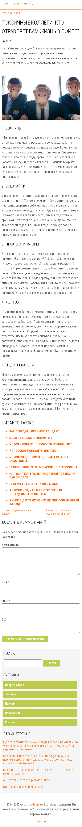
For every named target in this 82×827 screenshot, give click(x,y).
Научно (10, 703)
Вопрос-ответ (14, 685)
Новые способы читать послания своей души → (59, 512)
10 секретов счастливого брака (33, 484)
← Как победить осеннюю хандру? (17, 512)
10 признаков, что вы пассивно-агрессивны (43, 467)
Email (6, 601)
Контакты (41, 821)
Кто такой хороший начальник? (23, 787)
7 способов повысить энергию (32, 451)
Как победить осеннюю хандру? (34, 431)
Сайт (5, 619)
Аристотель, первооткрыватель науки (27, 780)
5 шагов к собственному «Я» (30, 438)
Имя (5, 582)
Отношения (12, 713)
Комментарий (10, 545)
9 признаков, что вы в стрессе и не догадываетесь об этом (36, 492)
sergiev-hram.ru (33, 804)
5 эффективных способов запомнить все (40, 444)
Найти (51, 663)
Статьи (10, 722)
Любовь (10, 694)
